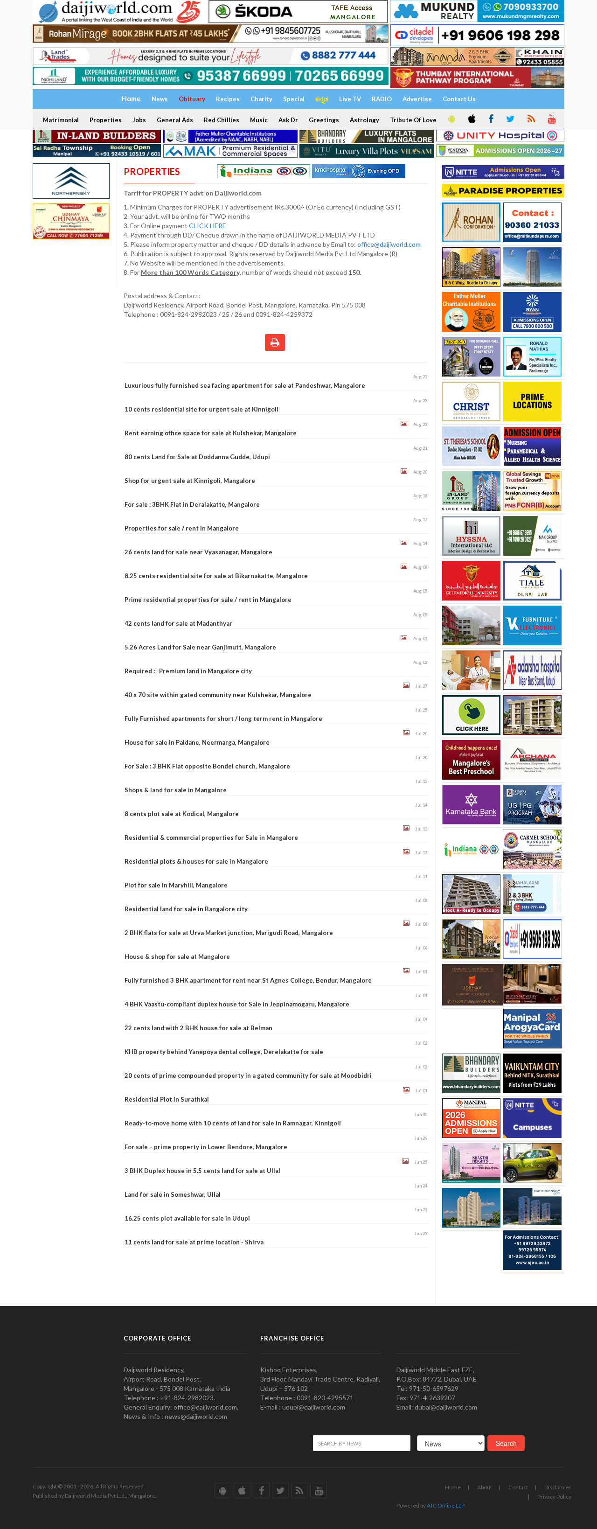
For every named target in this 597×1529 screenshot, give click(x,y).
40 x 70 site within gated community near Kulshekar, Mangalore (218, 694)
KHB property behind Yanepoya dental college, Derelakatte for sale (224, 1051)
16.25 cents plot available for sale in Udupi (187, 1218)
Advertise (417, 99)
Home (453, 1487)
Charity (261, 99)
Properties (106, 120)
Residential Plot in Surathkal (167, 1099)
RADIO (382, 99)
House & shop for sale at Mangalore (177, 956)
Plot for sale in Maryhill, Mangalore (176, 885)
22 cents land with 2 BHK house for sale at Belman (198, 1028)
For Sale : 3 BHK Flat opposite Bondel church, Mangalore (207, 766)
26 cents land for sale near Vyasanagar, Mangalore (198, 552)
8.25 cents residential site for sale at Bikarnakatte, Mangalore (216, 575)
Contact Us (459, 99)
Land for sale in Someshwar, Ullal (173, 1194)
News (160, 99)
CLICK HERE (208, 226)
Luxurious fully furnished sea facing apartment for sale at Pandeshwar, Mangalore (245, 385)
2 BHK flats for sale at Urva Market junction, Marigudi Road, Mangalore (229, 932)
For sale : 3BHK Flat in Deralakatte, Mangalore (192, 504)
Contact (518, 1487)
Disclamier (557, 1487)
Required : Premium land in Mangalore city (188, 671)
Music (259, 120)
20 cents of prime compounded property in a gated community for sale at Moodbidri (248, 1075)
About (484, 1487)
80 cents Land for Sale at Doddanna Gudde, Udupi (197, 457)
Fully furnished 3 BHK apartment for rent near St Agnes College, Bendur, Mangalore (248, 980)
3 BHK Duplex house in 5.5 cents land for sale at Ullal (202, 1170)
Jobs (139, 120)
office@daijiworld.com (389, 244)
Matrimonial (61, 120)
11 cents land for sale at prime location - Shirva (194, 1242)
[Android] (451, 119)
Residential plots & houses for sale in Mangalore (196, 861)
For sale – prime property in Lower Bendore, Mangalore (206, 1147)
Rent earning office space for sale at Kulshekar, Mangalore (211, 433)
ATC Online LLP (446, 1505)
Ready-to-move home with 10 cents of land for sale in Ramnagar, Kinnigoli (233, 1123)
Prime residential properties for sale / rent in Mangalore (208, 599)
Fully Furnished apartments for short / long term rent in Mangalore (223, 718)
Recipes (228, 99)
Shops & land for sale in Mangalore (176, 790)
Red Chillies (221, 120)
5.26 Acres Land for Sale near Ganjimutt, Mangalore (200, 647)
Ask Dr (288, 120)
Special (294, 99)
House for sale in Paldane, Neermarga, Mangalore (197, 742)
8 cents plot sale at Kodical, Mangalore (182, 813)
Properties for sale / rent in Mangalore (182, 528)
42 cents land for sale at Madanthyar (178, 623)
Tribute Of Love (413, 120)
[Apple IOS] (471, 119)
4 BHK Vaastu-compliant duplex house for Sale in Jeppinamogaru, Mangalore (237, 1004)
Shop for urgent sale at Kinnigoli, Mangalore (190, 480)
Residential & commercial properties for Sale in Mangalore (211, 837)
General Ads (175, 120)
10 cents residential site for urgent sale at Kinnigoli (201, 409)
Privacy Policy (554, 1496)
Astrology (364, 120)
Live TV (350, 99)
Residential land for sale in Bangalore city (186, 909)
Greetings (324, 120)
